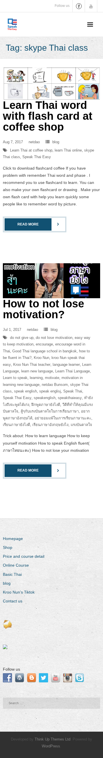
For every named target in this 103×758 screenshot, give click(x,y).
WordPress (51, 746)
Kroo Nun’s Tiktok (19, 592)
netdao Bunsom (55, 384)
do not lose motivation (54, 337)
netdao (34, 142)
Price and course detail (23, 556)
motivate (52, 378)
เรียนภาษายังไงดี (16, 425)
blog (55, 142)
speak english (25, 391)
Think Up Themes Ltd (52, 739)
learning (36, 378)
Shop (7, 547)
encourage (44, 344)
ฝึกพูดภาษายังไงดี (45, 404)
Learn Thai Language (72, 371)
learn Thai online (68, 150)
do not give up (21, 337)
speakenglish (45, 398)
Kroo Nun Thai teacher (31, 364)
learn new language (37, 371)
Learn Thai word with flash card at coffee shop (47, 116)
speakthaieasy (70, 398)
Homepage (13, 538)
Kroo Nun (41, 358)
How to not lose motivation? (43, 309)
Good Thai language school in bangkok (44, 351)
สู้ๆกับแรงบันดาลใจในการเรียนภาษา (50, 411)
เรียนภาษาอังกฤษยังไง (50, 425)
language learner (66, 364)
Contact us (12, 601)
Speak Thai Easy (36, 157)
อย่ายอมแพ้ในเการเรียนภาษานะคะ (63, 418)
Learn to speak (15, 378)
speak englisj (50, 391)
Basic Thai (12, 574)
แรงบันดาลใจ (81, 425)
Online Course (16, 565)
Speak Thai (72, 391)
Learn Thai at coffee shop (31, 150)
